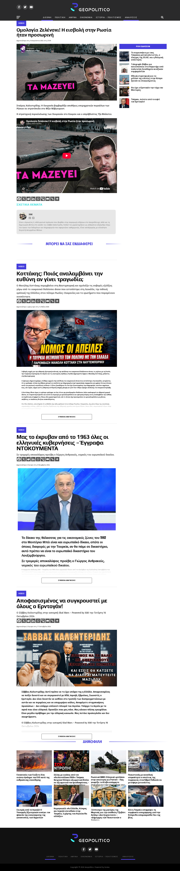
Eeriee (106, 867)
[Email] (47, 199)
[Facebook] (19, 199)
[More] (57, 199)
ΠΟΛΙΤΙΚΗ (60, 17)
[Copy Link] (52, 199)
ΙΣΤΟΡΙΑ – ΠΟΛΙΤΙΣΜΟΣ (108, 17)
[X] (24, 199)
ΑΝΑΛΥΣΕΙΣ (131, 17)
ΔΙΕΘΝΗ (47, 17)
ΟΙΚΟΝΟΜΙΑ (86, 17)
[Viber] (43, 199)
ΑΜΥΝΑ (73, 17)
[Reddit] (28, 199)
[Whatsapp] (38, 199)
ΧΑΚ (31, 214)
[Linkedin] (33, 199)
